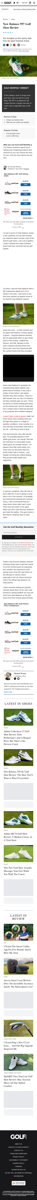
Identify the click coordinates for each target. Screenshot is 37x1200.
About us (18, 1144)
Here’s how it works (24, 51)
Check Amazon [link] (26, 213)
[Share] (4, 45)
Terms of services (25, 542)
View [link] (25, 184)
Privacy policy (18, 1157)
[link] (7, 183)
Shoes (13, 19)
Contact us (18, 1150)
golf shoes (25, 291)
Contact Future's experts (18, 1147)
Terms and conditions (18, 1153)
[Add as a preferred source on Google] (18, 1183)
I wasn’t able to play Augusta (14, 416)
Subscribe (25, 3)
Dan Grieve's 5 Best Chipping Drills (24, 9)
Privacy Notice (27, 544)
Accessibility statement (18, 1160)
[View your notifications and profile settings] (14, 3)
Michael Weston (15, 167)
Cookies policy (18, 1163)
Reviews (5, 19)
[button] (18, 183)
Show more (27, 218)
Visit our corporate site (28, 1192)
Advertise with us (18, 1169)
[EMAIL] (19, 678)
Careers (18, 1166)
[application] (18, 366)
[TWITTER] (15, 678)
